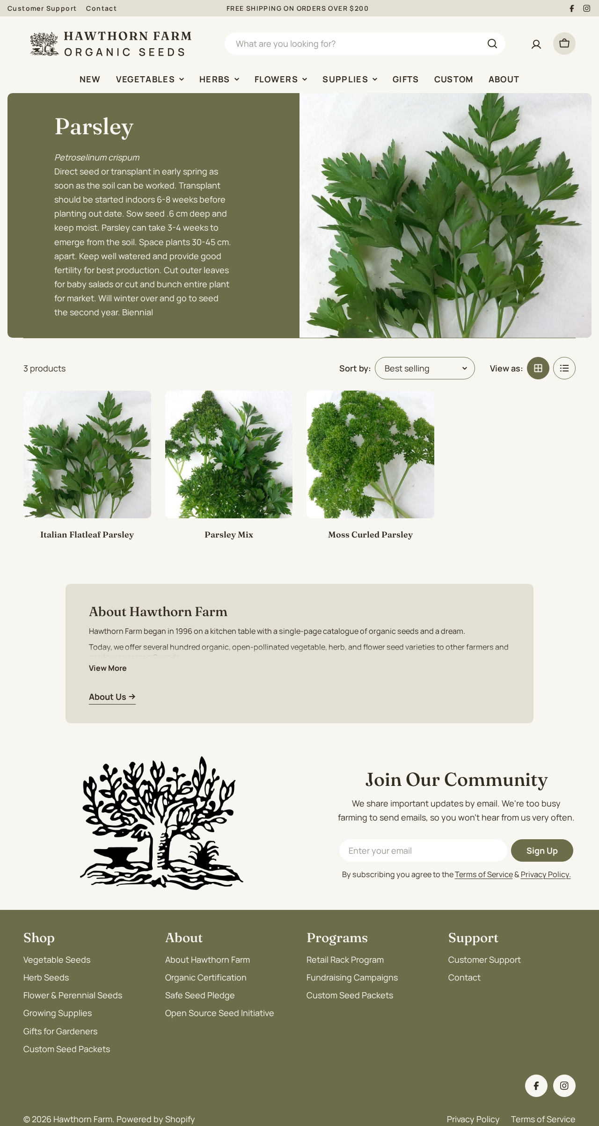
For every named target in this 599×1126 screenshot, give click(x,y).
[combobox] (365, 43)
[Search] (492, 43)
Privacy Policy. (546, 874)
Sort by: (355, 368)
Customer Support (42, 8)
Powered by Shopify (156, 1119)
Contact (101, 8)
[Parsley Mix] (229, 454)
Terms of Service (484, 874)
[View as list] (564, 368)
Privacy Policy (473, 1119)
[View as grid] (538, 368)
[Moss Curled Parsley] (370, 454)
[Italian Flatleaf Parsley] (87, 454)
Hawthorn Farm (82, 1119)
